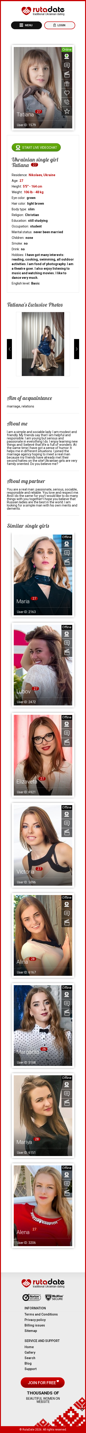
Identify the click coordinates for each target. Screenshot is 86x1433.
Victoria (25, 872)
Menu (28, 25)
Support (30, 1369)
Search (30, 1358)
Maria (23, 601)
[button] (9, 349)
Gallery (30, 1352)
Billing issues (35, 1325)
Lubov (24, 691)
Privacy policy (35, 1320)
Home (29, 1347)
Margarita (28, 1052)
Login (61, 25)
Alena (23, 1232)
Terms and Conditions (41, 1314)
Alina (22, 962)
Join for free (42, 1382)
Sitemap (31, 1331)
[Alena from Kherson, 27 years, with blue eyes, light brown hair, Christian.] (43, 1205)
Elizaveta (27, 781)
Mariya (24, 1142)
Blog (28, 1363)
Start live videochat (39, 147)
